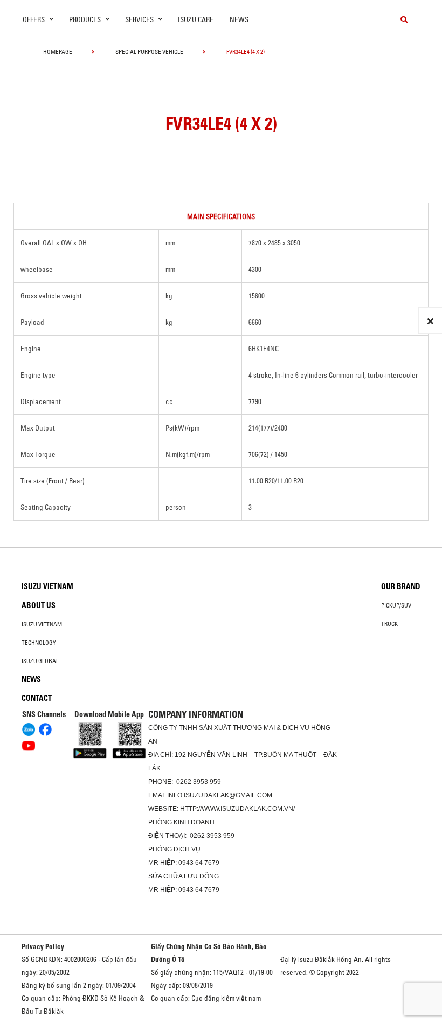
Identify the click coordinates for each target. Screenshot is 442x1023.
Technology (39, 642)
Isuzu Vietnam (47, 586)
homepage (57, 52)
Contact (37, 698)
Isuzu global (40, 661)
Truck (389, 624)
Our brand (400, 586)
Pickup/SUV (396, 605)
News (239, 19)
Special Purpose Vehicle (149, 52)
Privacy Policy (43, 946)
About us (39, 605)
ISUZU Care (195, 19)
